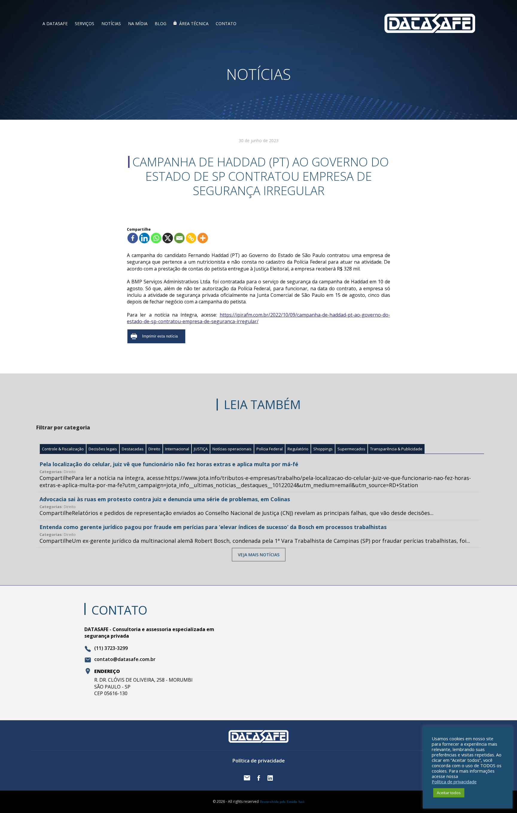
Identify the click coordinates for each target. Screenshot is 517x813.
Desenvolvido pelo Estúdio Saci (282, 801)
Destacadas (133, 449)
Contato (226, 23)
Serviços (84, 23)
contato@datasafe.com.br (125, 659)
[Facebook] (132, 238)
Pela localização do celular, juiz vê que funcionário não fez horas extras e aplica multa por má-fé (168, 464)
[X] (167, 238)
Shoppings (323, 449)
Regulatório (298, 449)
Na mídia (138, 23)
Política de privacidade (258, 760)
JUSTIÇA (201, 449)
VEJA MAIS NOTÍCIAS (258, 554)
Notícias (111, 23)
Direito (154, 449)
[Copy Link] (191, 238)
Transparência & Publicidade (396, 449)
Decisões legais (103, 449)
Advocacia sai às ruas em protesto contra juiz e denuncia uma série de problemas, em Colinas (164, 499)
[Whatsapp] (156, 238)
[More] (202, 238)
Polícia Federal (269, 449)
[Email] (179, 238)
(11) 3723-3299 (111, 648)
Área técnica (194, 23)
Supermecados (351, 449)
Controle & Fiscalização (63, 449)
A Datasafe (55, 23)
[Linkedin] (144, 238)
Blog (160, 23)
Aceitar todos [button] (449, 792)
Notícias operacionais (232, 449)
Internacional (177, 449)
